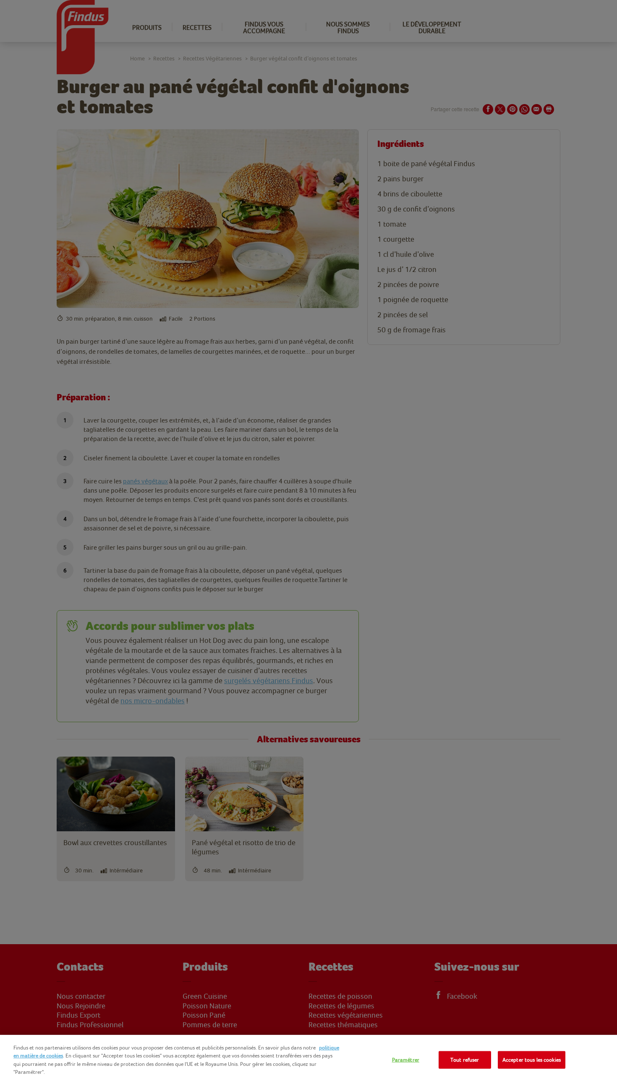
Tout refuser (464, 1060)
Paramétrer (405, 1060)
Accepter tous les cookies (531, 1060)
